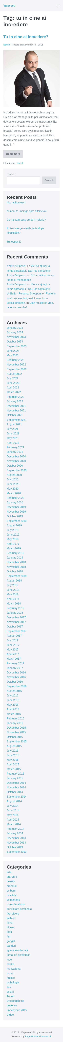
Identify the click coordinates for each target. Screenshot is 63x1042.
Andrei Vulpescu (16, 266)
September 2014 (17, 796)
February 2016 (15, 718)
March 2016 (14, 714)
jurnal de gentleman (18, 954)
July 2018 (12, 585)
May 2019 (12, 539)
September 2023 (17, 346)
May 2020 (12, 488)
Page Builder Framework (38, 1036)
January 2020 (15, 502)
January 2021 (15, 452)
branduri (12, 886)
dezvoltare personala (19, 908)
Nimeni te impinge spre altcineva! (26, 211)
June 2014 (13, 810)
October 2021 (15, 415)
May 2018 (12, 594)
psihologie (13, 982)
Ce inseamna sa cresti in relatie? (26, 219)
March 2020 (14, 493)
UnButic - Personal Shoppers (24, 293)
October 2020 (15, 465)
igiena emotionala (17, 950)
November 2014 (16, 787)
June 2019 (13, 534)
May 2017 (12, 649)
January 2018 (15, 612)
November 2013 (16, 842)
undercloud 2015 (17, 1010)
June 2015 (13, 755)
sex (9, 987)
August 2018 (14, 580)
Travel (10, 996)
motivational (14, 968)
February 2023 (15, 360)
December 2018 (16, 562)
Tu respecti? (14, 241)
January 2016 (15, 723)
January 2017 (15, 668)
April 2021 (13, 442)
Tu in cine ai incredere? (25, 36)
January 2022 (15, 401)
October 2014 (15, 792)
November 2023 (16, 337)
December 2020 (16, 456)
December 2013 (16, 838)
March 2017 (14, 658)
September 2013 (17, 851)
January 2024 (15, 332)
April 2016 (13, 709)
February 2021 (15, 447)
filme (9, 922)
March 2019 (14, 548)
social (20, 163)
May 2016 (12, 704)
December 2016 (16, 672)
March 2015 (14, 769)
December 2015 (16, 727)
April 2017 (13, 654)
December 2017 (16, 617)
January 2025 (15, 327)
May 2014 (12, 815)
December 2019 (16, 507)
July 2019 (12, 530)
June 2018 (13, 589)
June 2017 (13, 645)
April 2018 (13, 599)
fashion (11, 918)
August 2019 (14, 525)
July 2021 (12, 429)
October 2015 (15, 737)
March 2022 (14, 392)
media (10, 964)
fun (8, 936)
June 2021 (13, 433)
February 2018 (15, 608)
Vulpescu (9, 5)
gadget (11, 941)
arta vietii (12, 876)
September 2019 (17, 520)
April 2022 (13, 387)
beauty (11, 881)
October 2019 (15, 516)
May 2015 (12, 759)
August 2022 (14, 373)
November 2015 (16, 732)
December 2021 (16, 406)
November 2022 (16, 364)
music (10, 973)
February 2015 (15, 773)
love (9, 959)
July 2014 (12, 805)
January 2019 (15, 557)
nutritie (11, 977)
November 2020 (16, 461)
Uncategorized (15, 1000)
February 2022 (15, 396)
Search (11, 174)
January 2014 (15, 833)
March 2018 (14, 603)
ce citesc (12, 895)
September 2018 (17, 576)
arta (9, 872)
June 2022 (13, 383)
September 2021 (17, 419)
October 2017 (15, 626)
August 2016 (14, 691)
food (9, 931)
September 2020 (17, 470)
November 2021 (16, 410)
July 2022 (12, 378)
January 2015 (15, 778)
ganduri (11, 945)
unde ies (12, 1005)
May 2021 (12, 438)
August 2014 (14, 801)
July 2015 (12, 750)
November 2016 (16, 677)
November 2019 (16, 511)
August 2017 (14, 635)
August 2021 (14, 424)
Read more (14, 155)
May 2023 (12, 355)
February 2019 (15, 553)
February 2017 (15, 663)
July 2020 (12, 479)
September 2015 (17, 741)
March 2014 (14, 824)
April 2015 (13, 764)
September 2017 (17, 631)
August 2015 (14, 746)
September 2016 (17, 686)
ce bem (11, 890)
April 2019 (13, 543)
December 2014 (16, 782)
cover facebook (16, 904)
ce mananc (13, 899)
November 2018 (16, 566)
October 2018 (15, 571)
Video (10, 1014)
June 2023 (13, 350)
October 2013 (15, 847)
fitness (10, 927)
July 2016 (12, 695)
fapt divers (13, 913)
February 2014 (15, 828)
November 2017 (16, 622)
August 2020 (14, 474)
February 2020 (15, 497)
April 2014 (13, 819)
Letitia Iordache (16, 302)
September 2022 (17, 369)
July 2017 (12, 640)
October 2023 (15, 341)
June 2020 (13, 484)
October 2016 (15, 681)
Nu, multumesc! (16, 202)
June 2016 (13, 700)
